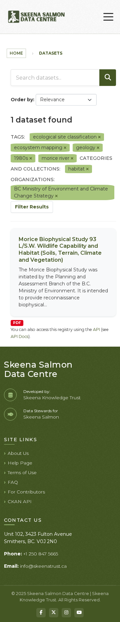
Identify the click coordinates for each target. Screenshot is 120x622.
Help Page (20, 463)
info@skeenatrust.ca (43, 566)
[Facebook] (41, 612)
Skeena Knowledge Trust (52, 397)
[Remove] (99, 137)
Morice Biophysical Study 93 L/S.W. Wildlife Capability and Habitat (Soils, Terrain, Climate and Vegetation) (60, 249)
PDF (17, 323)
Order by (22, 100)
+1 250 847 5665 (40, 553)
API (96, 329)
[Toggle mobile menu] (108, 17)
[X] (53, 612)
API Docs (19, 336)
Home (16, 53)
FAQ (13, 482)
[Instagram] (66, 612)
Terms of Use (22, 472)
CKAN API (20, 501)
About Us (18, 453)
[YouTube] (79, 612)
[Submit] (107, 77)
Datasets (50, 53)
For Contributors (26, 491)
